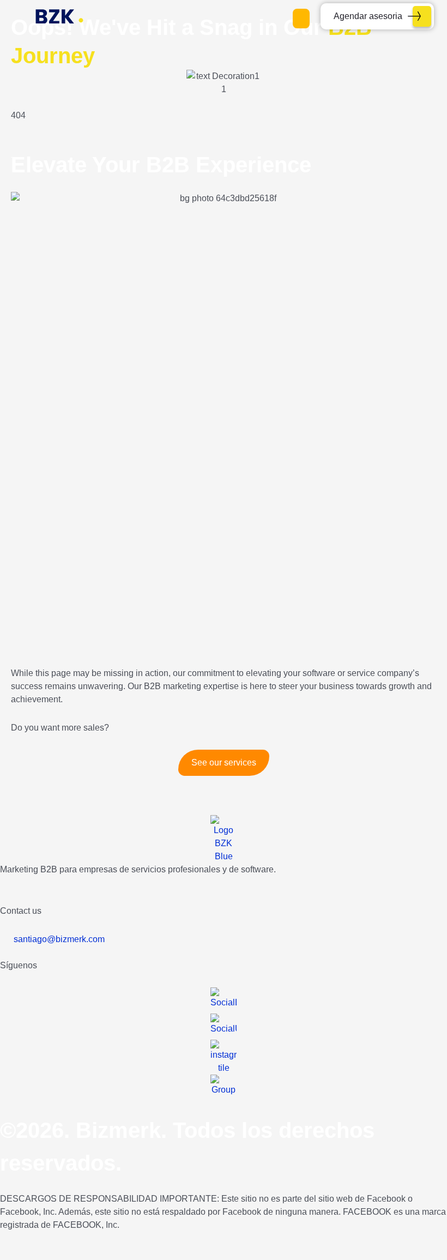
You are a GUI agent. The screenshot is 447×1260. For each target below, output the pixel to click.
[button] (301, 18)
